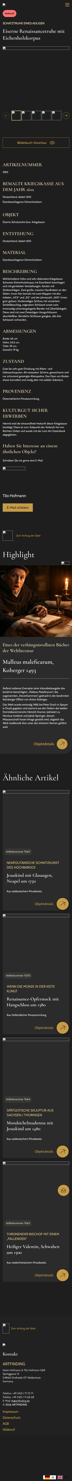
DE (53, 1477)
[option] (62, 1477)
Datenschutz (12, 1417)
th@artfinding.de (20, 1400)
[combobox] (49, 1477)
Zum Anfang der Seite (28, 535)
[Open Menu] (67, 4)
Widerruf (9, 1429)
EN (65, 1477)
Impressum (10, 1411)
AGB (6, 1423)
